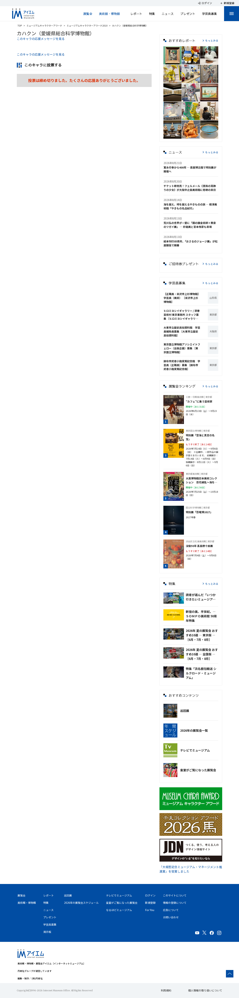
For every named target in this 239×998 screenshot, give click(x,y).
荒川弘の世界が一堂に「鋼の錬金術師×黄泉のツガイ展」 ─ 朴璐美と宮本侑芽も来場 (190, 225)
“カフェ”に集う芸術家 (199, 401)
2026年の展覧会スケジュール (81, 903)
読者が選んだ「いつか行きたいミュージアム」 (202, 596)
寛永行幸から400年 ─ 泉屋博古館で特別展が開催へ (190, 169)
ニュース (168, 14)
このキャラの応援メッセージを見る (41, 38)
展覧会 (87, 14)
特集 (152, 14)
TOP (20, 25)
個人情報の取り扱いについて (205, 990)
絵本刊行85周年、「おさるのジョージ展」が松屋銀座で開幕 (191, 243)
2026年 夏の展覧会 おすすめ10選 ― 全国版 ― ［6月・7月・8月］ (202, 654)
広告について (171, 910)
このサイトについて (175, 895)
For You (149, 910)
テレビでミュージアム (195, 750)
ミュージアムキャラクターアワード (44, 25)
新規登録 (150, 903)
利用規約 (166, 990)
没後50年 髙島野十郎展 (199, 546)
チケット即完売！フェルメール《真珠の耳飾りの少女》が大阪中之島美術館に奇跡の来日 (190, 188)
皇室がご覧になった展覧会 (198, 770)
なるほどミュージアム (119, 910)
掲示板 (47, 932)
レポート (136, 14)
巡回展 (184, 710)
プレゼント (187, 14)
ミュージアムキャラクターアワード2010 (87, 25)
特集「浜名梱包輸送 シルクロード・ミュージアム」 (201, 673)
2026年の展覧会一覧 (194, 730)
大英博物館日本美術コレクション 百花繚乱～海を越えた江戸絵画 (201, 480)
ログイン (150, 895)
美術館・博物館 (109, 14)
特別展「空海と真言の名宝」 (200, 437)
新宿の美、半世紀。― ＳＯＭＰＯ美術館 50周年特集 (201, 616)
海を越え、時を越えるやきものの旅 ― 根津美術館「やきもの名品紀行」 (190, 206)
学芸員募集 (209, 14)
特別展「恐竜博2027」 (199, 512)
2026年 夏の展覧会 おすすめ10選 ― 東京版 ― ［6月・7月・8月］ (202, 635)
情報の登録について (175, 903)
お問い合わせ (171, 917)
